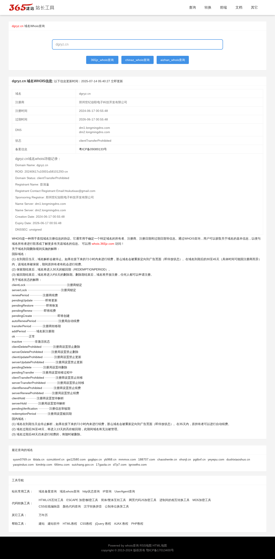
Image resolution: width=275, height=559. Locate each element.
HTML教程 (70, 523)
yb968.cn (110, 459)
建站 (42, 523)
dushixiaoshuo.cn (238, 459)
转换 (208, 7)
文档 (238, 7)
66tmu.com (62, 464)
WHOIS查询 (192, 238)
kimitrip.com (44, 464)
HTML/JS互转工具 (51, 500)
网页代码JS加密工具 (142, 500)
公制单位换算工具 (117, 506)
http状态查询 (91, 491)
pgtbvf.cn (199, 459)
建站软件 (54, 523)
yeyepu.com (216, 459)
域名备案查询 (48, 491)
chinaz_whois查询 (137, 60)
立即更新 (117, 81)
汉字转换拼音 (93, 506)
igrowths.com (138, 464)
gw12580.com (76, 459)
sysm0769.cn (22, 459)
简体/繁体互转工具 (113, 500)
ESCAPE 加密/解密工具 (82, 500)
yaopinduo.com (23, 464)
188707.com (146, 459)
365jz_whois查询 (102, 60)
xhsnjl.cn (185, 459)
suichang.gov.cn (83, 464)
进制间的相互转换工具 (174, 500)
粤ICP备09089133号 (93, 149)
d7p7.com (120, 464)
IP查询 (107, 491)
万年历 (43, 515)
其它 (254, 7)
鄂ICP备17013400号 (160, 550)
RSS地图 (146, 545)
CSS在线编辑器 (49, 506)
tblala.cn (38, 459)
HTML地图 (160, 545)
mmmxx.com (127, 459)
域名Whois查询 (34, 26)
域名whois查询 (69, 491)
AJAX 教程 (121, 523)
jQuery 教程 (103, 523)
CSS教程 (86, 523)
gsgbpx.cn (95, 459)
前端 (223, 7)
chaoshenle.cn (167, 459)
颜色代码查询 (72, 506)
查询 (192, 7)
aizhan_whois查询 (172, 60)
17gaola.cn (103, 464)
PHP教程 (137, 523)
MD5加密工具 (201, 500)
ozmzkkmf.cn (55, 459)
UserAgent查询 (125, 491)
